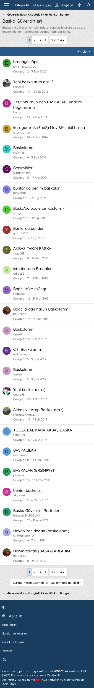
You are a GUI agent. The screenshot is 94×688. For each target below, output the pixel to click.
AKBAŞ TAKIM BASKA (32, 248)
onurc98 (18, 394)
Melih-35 (19, 152)
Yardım (7, 651)
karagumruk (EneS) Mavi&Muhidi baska (49, 127)
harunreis (19, 314)
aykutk (18, 334)
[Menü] (6, 5)
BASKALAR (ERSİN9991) (34, 470)
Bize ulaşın (9, 624)
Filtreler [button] (82, 51)
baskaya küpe (26, 61)
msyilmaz (19, 193)
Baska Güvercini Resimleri (36, 510)
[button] (46, 607)
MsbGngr (19, 293)
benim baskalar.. (27, 490)
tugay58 (18, 253)
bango (17, 112)
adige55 (18, 273)
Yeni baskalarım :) (29, 389)
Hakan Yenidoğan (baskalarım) (41, 530)
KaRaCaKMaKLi (24, 414)
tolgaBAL (19, 434)
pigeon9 (18, 475)
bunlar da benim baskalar (36, 188)
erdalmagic (21, 354)
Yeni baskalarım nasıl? (33, 81)
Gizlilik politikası (13, 642)
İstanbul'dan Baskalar (32, 268)
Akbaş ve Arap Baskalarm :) (38, 409)
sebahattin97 (22, 172)
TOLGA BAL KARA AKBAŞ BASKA (42, 430)
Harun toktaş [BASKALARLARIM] (42, 551)
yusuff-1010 (21, 233)
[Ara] (88, 5)
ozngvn (18, 213)
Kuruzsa (18, 86)
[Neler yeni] (79, 5)
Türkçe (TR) (13, 616)
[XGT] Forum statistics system (31, 675)
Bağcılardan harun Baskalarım (40, 309)
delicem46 (20, 455)
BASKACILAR (24, 450)
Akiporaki (19, 495)
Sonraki (56, 40)
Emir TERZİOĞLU (24, 66)
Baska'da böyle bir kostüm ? (38, 208)
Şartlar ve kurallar (14, 633)
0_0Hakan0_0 (23, 535)
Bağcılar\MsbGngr (30, 288)
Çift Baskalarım (27, 349)
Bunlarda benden (28, 228)
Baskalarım (23, 147)
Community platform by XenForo (44, 671)
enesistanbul (22, 132)
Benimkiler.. (23, 167)
